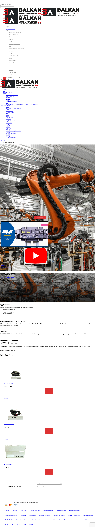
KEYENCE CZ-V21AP (9, 424)
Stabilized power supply (44, 515)
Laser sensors (32, 515)
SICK (86, 519)
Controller (15, 510)
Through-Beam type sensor (10, 515)
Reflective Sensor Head (74, 510)
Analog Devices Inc (88, 515)
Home (1, 277)
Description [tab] (2, 265)
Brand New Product (25, 104)
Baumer (41, 519)
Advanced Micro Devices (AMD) (28, 519)
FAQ (7, 1)
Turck (24, 524)
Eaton (54, 519)
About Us (2, 1)
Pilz (12, 524)
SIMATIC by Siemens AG (74, 515)
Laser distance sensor (61, 510)
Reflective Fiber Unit (35, 510)
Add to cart (49, 391)
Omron (66, 519)
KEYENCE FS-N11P (8, 383)
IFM (60, 519)
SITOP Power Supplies (59, 515)
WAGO (31, 524)
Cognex (48, 519)
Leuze (72, 519)
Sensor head (23, 515)
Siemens (6, 524)
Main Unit (6, 510)
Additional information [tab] (5, 267)
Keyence (13, 277)
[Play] (36, 256)
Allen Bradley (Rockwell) (10, 519)
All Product (7, 277)
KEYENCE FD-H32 (8, 464)
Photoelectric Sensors (48, 510)
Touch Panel (23, 510)
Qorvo (18, 524)
